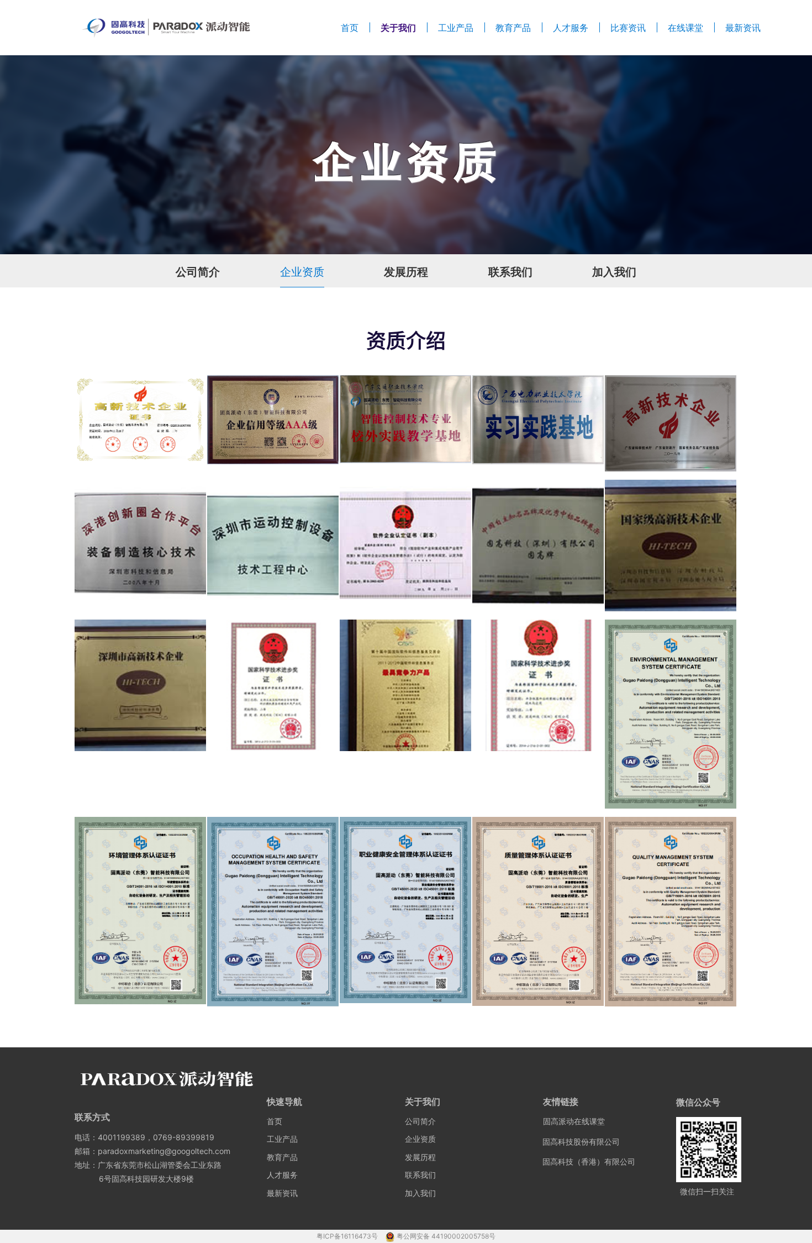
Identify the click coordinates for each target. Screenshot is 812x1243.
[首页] (166, 27)
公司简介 (198, 272)
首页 (349, 27)
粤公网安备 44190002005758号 (446, 1236)
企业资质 (302, 272)
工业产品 (455, 27)
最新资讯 (743, 27)
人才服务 (570, 27)
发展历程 (406, 272)
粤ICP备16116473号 (348, 1236)
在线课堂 (685, 27)
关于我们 (398, 27)
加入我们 (614, 272)
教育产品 (513, 27)
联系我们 (510, 272)
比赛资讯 (628, 27)
